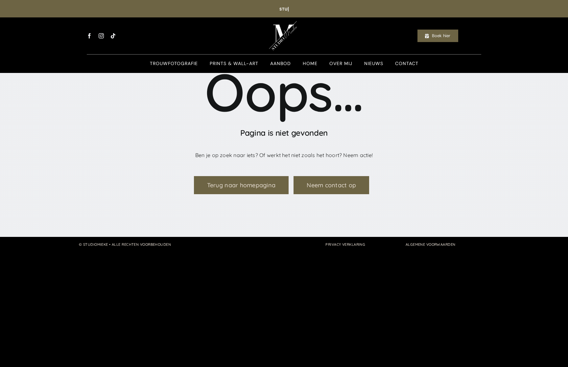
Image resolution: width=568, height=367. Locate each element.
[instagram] (101, 35)
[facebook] (89, 35)
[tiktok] (113, 35)
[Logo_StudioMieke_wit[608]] (284, 20)
